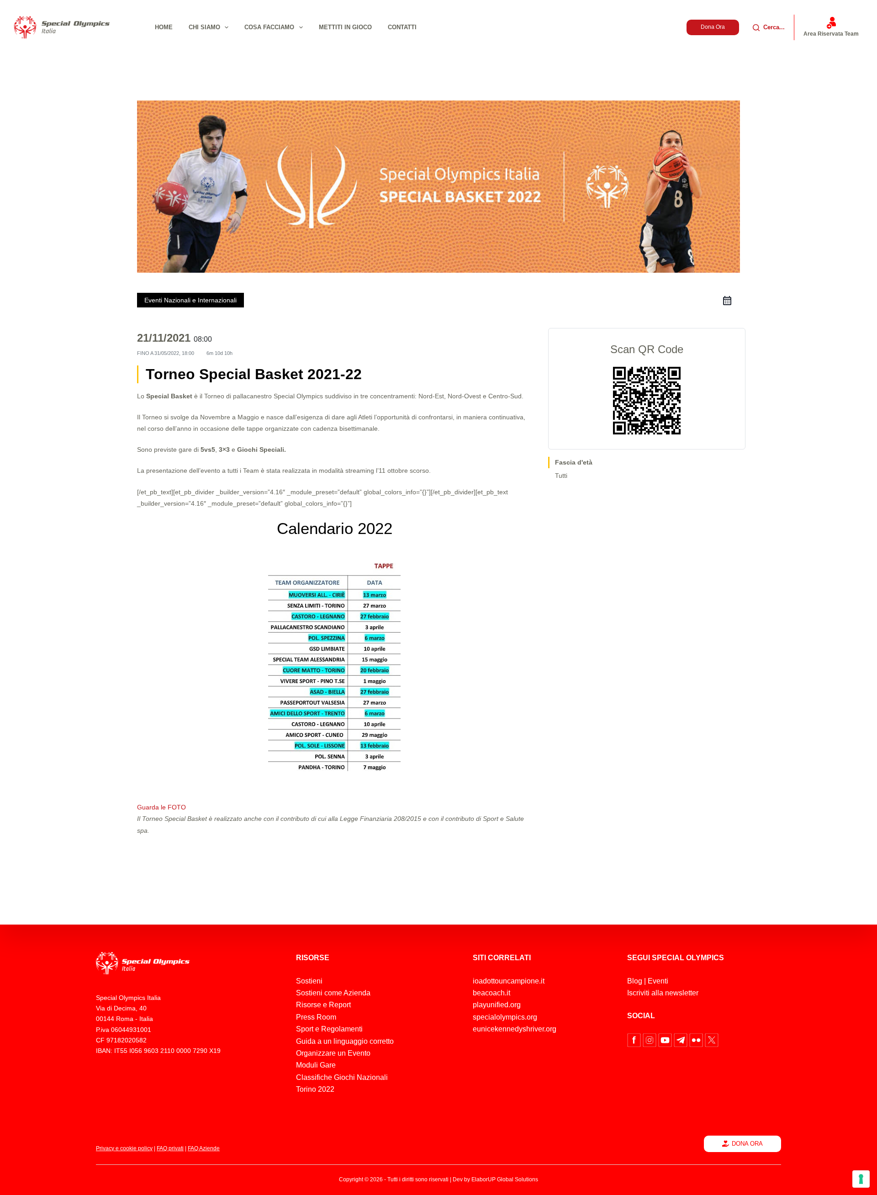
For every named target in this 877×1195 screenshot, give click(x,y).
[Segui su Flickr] (697, 1039)
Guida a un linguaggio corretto (345, 1041)
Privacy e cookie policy (124, 1148)
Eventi (658, 981)
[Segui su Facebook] (635, 1039)
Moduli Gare (316, 1065)
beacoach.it (491, 993)
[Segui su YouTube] (666, 1039)
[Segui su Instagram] (650, 1039)
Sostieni (309, 981)
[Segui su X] (712, 1039)
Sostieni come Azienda (333, 993)
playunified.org (497, 1005)
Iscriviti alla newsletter (662, 993)
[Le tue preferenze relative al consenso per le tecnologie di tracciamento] (861, 1179)
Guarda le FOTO (161, 807)
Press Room (316, 1017)
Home (164, 27)
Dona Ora (713, 27)
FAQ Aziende (204, 1148)
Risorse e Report (323, 1005)
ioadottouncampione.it (508, 981)
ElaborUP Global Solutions (504, 1179)
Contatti (402, 27)
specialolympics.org (505, 1017)
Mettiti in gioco (345, 27)
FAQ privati (170, 1148)
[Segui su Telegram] (681, 1039)
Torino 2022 (315, 1089)
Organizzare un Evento (333, 1053)
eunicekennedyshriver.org (514, 1029)
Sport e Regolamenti (329, 1029)
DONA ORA (747, 1143)
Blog (634, 981)
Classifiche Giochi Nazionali (342, 1077)
